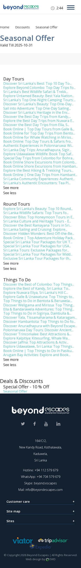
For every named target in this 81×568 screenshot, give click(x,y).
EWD (52, 559)
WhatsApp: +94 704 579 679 (40, 477)
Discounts (23, 27)
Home (4, 27)
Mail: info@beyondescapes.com (40, 490)
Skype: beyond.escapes (40, 483)
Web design (33, 559)
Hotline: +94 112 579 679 (40, 470)
